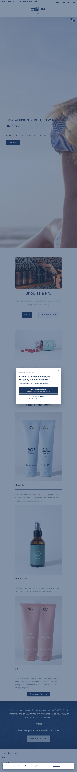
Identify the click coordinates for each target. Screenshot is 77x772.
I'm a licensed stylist (38, 390)
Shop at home (38, 398)
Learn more (56, 766)
